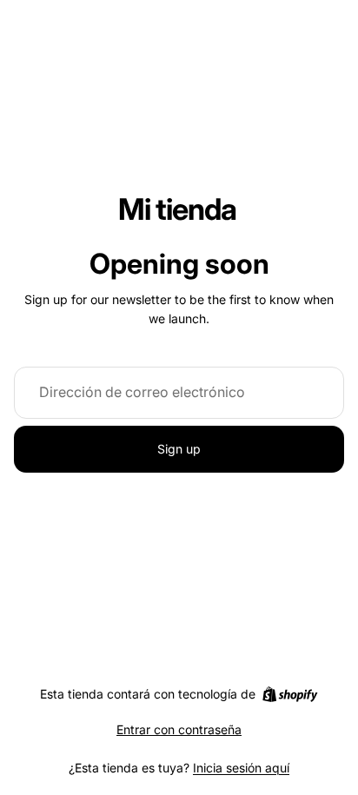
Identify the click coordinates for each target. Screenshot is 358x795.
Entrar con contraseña (179, 729)
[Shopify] (289, 694)
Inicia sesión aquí (241, 767)
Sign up (179, 448)
